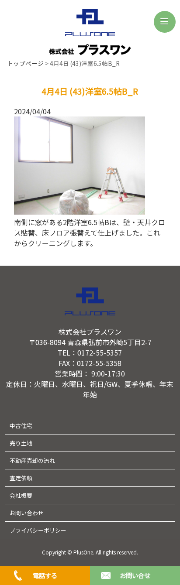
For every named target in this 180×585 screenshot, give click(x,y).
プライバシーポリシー (38, 530)
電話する (45, 575)
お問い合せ (135, 575)
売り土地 (21, 443)
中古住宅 (21, 425)
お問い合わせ (27, 513)
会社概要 (21, 495)
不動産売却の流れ (32, 460)
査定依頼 (21, 478)
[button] (165, 22)
